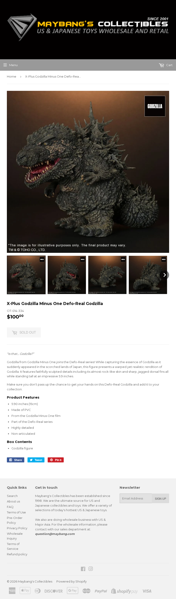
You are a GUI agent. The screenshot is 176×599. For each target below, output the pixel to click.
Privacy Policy (17, 528)
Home (11, 76)
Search (12, 496)
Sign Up (160, 498)
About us (13, 501)
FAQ (10, 507)
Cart (169, 65)
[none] (26, 275)
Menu (13, 65)
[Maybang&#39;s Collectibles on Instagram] (90, 569)
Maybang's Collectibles (35, 581)
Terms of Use (16, 512)
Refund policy (17, 554)
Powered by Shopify (71, 581)
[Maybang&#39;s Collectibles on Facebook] (83, 569)
